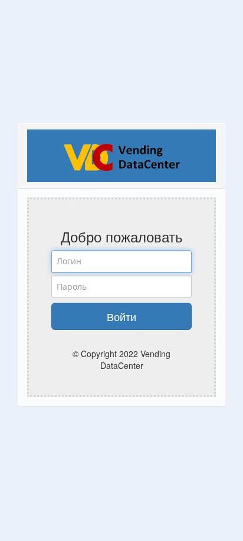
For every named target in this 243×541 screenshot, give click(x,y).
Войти (121, 316)
